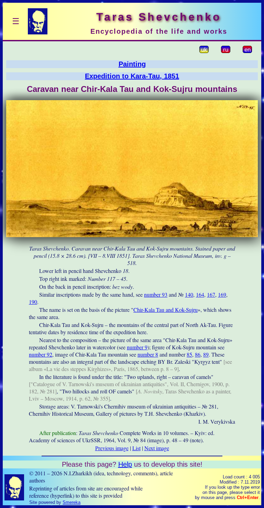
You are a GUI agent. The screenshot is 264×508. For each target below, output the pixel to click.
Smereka (71, 502)
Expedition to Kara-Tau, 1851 (132, 76)
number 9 (137, 347)
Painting (132, 64)
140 (189, 294)
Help (125, 464)
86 (197, 354)
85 (189, 354)
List (136, 448)
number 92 (40, 354)
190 (33, 301)
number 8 (148, 354)
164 (200, 294)
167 (211, 294)
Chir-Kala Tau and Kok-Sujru (165, 309)
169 (222, 294)
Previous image (112, 448)
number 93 (155, 294)
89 (206, 354)
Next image (156, 448)
